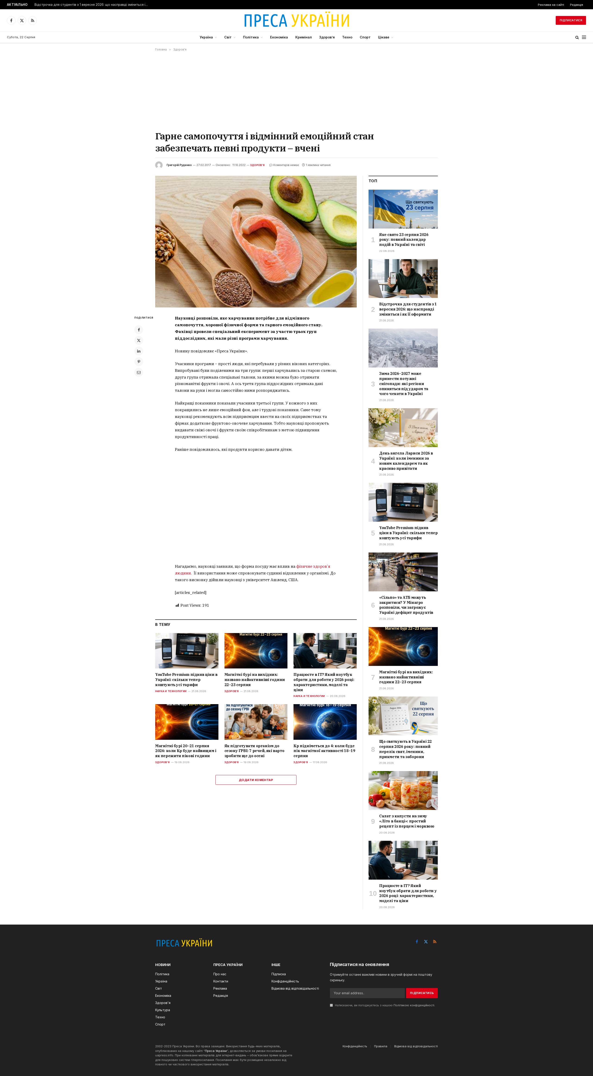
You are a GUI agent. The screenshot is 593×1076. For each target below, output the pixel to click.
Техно (347, 37)
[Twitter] (138, 340)
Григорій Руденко (179, 165)
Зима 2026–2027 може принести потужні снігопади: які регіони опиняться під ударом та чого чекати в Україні (403, 383)
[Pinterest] (138, 361)
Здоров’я (327, 37)
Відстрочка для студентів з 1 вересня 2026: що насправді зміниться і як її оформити (92, 4)
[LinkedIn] (138, 351)
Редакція (576, 4)
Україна (206, 37)
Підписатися (571, 20)
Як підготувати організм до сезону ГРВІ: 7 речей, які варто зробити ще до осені (254, 750)
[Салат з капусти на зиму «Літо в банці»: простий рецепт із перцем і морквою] (403, 790)
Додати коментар (256, 780)
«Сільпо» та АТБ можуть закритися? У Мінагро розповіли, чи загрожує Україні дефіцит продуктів (406, 605)
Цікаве (383, 37)
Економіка (279, 37)
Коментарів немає (286, 165)
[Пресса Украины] (296, 20)
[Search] (577, 37)
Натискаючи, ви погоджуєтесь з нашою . (384, 1005)
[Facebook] (138, 329)
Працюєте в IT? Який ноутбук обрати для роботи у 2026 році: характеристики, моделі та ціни (323, 682)
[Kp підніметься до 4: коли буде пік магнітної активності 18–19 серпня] (325, 722)
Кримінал (303, 37)
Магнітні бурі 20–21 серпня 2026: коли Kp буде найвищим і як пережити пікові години (185, 750)
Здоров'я (257, 165)
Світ (228, 37)
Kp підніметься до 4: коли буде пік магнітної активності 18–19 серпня (324, 750)
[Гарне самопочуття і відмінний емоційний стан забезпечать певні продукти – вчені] (256, 241)
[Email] (138, 372)
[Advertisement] (296, 90)
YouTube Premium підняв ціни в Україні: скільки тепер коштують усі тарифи (186, 679)
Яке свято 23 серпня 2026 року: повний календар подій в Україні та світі (403, 239)
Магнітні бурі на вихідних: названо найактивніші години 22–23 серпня (254, 679)
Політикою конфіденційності (414, 1005)
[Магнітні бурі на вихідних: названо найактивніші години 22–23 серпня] (256, 650)
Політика (251, 37)
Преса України (216, 1051)
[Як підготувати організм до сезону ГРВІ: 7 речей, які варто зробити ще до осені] (256, 722)
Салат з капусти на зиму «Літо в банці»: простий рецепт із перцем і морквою (406, 821)
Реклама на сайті (551, 4)
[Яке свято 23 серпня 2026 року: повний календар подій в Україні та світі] (403, 209)
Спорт (365, 37)
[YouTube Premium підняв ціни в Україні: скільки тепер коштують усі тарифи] (186, 650)
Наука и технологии (170, 691)
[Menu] (584, 37)
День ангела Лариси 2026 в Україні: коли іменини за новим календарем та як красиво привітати (406, 461)
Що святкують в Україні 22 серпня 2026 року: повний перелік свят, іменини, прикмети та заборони (405, 749)
